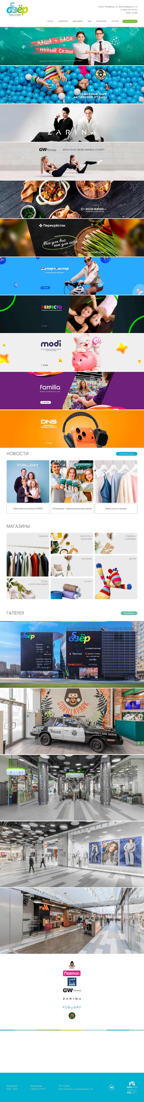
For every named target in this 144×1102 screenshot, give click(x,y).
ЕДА (89, 21)
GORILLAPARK (130, 21)
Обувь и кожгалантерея (38, 583)
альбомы (129, 613)
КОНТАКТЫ (101, 21)
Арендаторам (36, 1086)
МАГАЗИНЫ (78, 21)
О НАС (50, 21)
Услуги (88, 581)
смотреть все (126, 453)
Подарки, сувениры (130, 537)
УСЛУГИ (115, 21)
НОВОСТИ (63, 21)
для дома (87, 558)
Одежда (43, 535)
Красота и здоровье (86, 537)
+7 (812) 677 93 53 (128, 10)
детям (132, 558)
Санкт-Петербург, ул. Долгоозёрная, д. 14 (118, 7)
